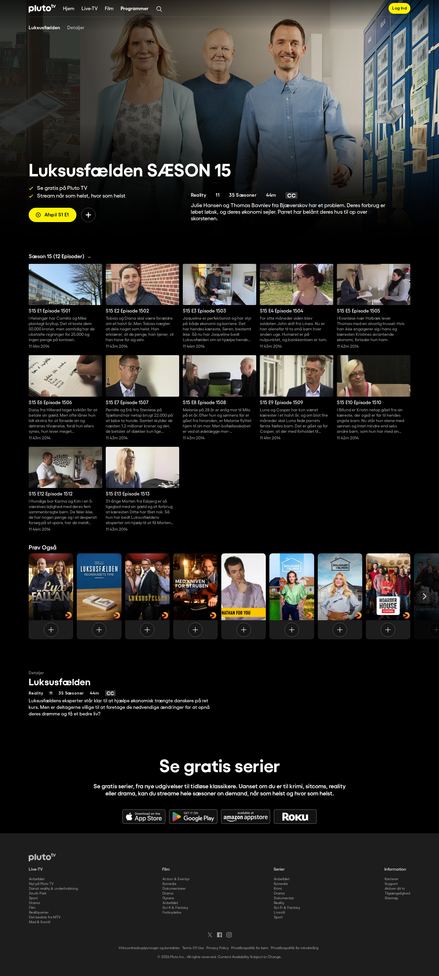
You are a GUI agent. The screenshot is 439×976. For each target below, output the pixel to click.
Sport (33, 898)
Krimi (278, 889)
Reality (279, 903)
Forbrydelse (171, 913)
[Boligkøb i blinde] (291, 596)
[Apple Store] (143, 816)
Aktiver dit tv (395, 889)
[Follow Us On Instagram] (229, 935)
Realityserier (39, 913)
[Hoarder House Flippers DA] (388, 596)
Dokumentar (284, 898)
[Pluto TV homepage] (42, 857)
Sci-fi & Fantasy (175, 908)
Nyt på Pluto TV (41, 884)
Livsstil (279, 913)
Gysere (168, 898)
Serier (279, 869)
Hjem (68, 8)
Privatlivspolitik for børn (249, 948)
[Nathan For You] (243, 596)
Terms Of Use (193, 948)
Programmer (134, 8)
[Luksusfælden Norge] (147, 596)
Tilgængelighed (397, 893)
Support (391, 884)
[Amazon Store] (245, 816)
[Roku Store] (295, 816)
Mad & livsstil (39, 922)
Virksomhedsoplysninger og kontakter (149, 948)
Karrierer (391, 879)
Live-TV (90, 8)
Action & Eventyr (176, 879)
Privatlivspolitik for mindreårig (294, 948)
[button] (61, 257)
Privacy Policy (217, 948)
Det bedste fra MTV (45, 917)
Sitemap (391, 898)
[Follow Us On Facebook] (219, 935)
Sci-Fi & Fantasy (287, 908)
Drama (34, 903)
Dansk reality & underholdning (53, 889)
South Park (38, 893)
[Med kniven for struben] (195, 596)
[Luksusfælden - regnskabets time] (99, 596)
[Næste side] (424, 596)
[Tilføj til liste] (88, 215)
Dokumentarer (174, 889)
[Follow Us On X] (210, 935)
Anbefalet (36, 879)
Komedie (169, 884)
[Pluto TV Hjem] (42, 8)
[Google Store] (193, 816)
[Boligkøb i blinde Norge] (340, 596)
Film (109, 8)
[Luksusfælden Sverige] (51, 596)
